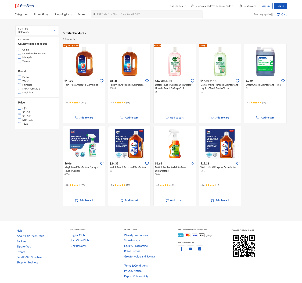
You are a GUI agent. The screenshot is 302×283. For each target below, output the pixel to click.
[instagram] (199, 251)
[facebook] (181, 251)
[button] (271, 14)
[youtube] (190, 251)
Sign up (266, 5)
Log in (281, 5)
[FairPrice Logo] (25, 6)
